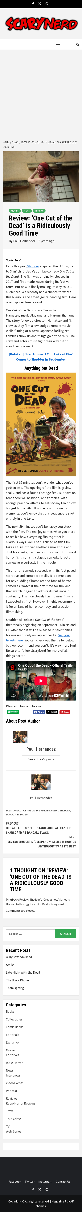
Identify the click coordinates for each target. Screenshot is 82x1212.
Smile (10, 965)
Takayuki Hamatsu (17, 814)
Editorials (12, 1035)
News (27, 210)
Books (10, 1011)
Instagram (45, 1181)
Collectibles (14, 1019)
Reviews (39, 210)
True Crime (13, 1119)
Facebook (15, 1181)
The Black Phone (17, 980)
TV (8, 1126)
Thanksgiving (15, 988)
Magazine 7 (58, 1201)
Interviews (13, 1075)
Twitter (30, 1181)
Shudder (33, 266)
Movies (14, 210)
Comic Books (14, 1027)
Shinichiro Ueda (48, 810)
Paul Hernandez (24, 241)
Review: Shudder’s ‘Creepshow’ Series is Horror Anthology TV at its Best (41, 841)
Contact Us (63, 1181)
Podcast (11, 1091)
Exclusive (12, 1042)
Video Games (14, 1083)
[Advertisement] (41, 95)
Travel (10, 1111)
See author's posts (41, 759)
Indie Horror (14, 1063)
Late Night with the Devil (23, 972)
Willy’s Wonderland (19, 957)
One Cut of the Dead (25, 810)
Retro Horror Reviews (20, 1103)
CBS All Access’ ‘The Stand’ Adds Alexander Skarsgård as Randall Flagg (38, 828)
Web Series (13, 1131)
